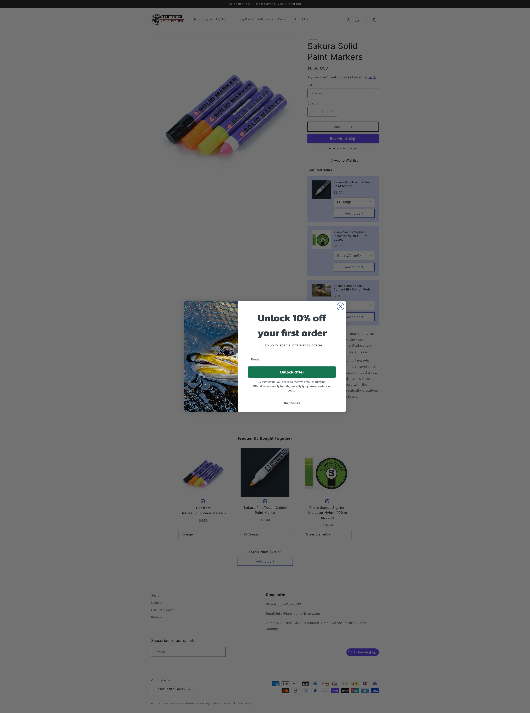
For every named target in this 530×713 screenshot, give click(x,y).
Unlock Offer (292, 372)
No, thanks (292, 402)
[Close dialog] (340, 306)
